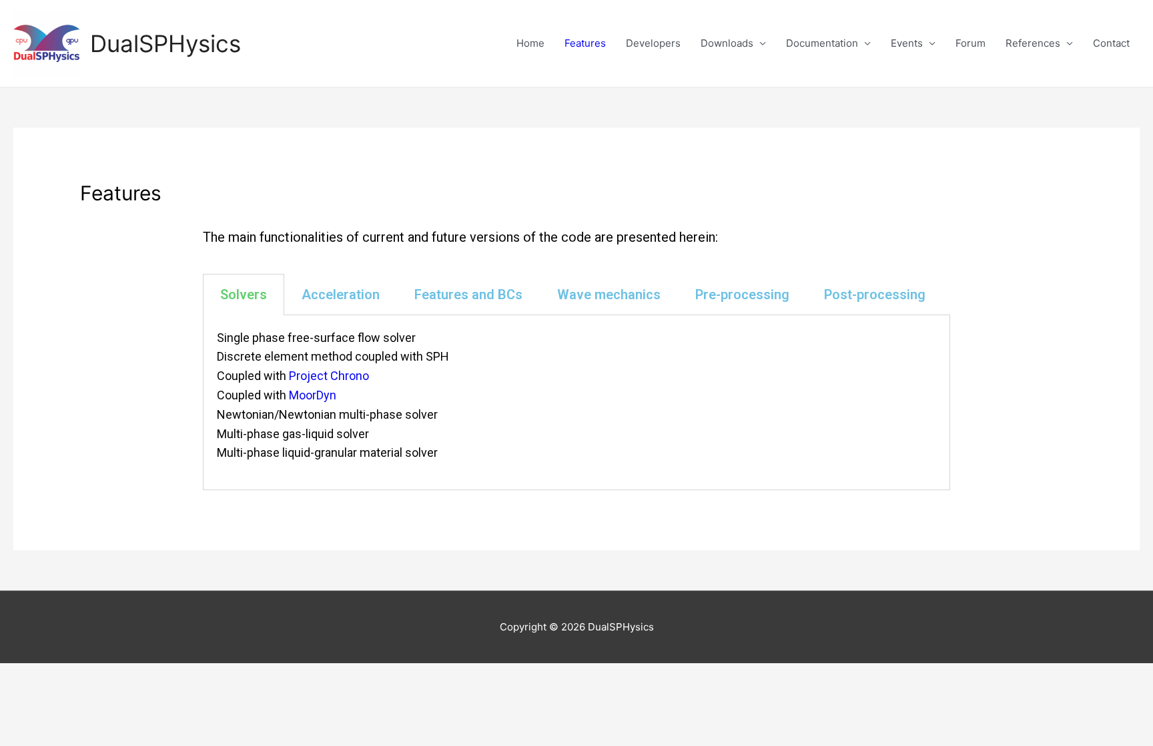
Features (585, 43)
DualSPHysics (165, 43)
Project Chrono (329, 376)
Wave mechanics (609, 295)
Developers (653, 43)
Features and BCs (468, 295)
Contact (1111, 43)
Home (530, 43)
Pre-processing (742, 295)
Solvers (243, 295)
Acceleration (341, 295)
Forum (970, 43)
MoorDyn (312, 395)
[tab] (243, 294)
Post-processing (874, 295)
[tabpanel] (576, 403)
